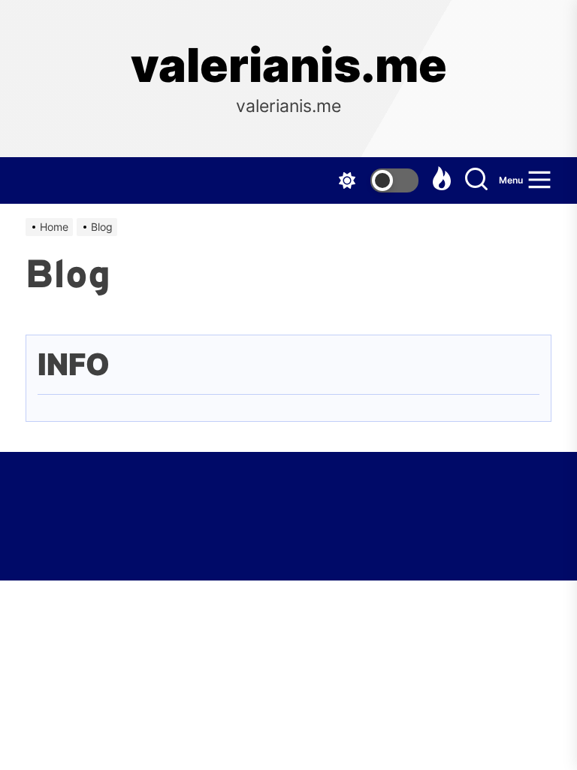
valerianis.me (289, 65)
